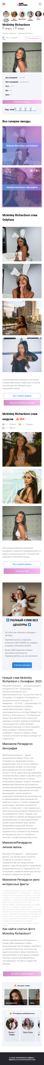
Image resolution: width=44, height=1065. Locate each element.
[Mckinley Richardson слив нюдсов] (22, 523)
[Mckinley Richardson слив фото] (22, 449)
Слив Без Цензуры (22, 102)
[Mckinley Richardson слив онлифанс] (22, 486)
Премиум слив (22, 571)
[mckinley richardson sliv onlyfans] (22, 281)
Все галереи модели (22, 396)
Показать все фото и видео (22, 403)
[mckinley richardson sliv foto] (22, 244)
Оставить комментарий (22, 974)
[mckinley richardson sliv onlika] (22, 318)
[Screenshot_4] (22, 355)
